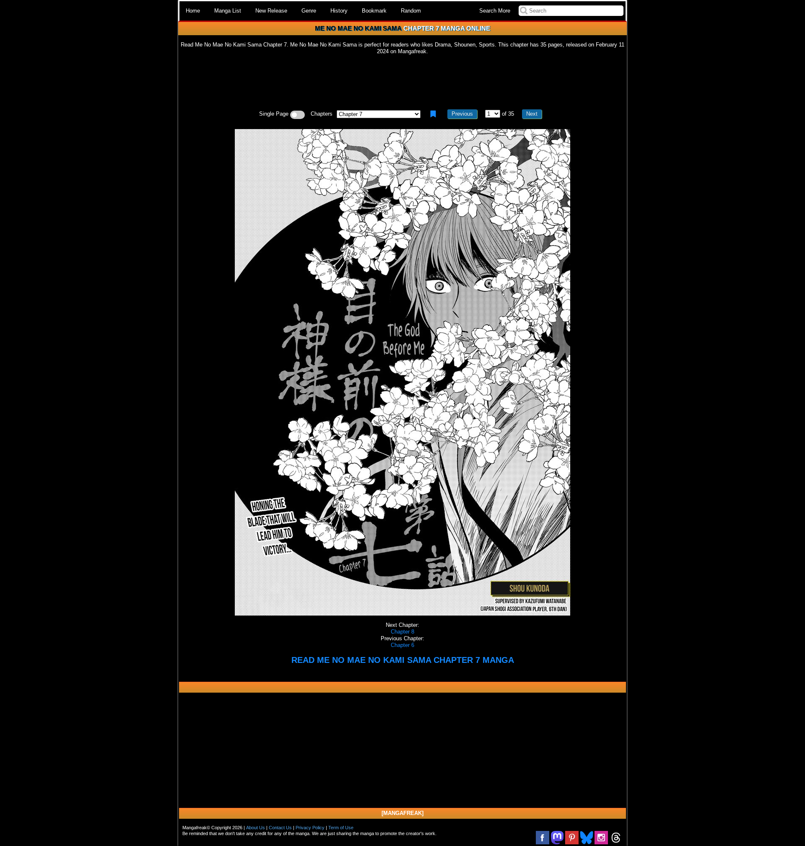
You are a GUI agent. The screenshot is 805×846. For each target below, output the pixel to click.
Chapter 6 (402, 645)
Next (532, 114)
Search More (494, 11)
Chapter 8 (402, 632)
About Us (255, 827)
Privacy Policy (310, 827)
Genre (308, 11)
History (339, 11)
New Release (271, 11)
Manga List (227, 11)
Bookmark (374, 11)
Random (411, 11)
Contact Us (280, 827)
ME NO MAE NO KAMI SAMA (358, 28)
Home (193, 11)
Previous (462, 114)
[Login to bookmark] (433, 114)
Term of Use (340, 827)
